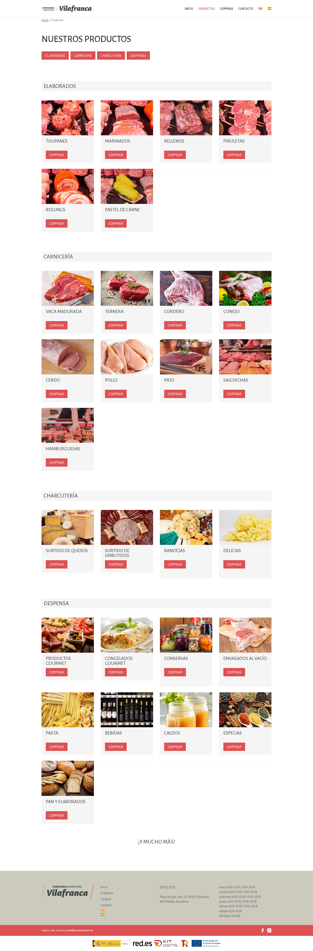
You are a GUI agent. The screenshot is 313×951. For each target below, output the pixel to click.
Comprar (226, 8)
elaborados (55, 55)
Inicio (189, 8)
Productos (206, 8)
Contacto (245, 8)
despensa (138, 55)
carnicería (83, 55)
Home (45, 20)
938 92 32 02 (167, 887)
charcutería (111, 55)
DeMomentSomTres (81, 930)
